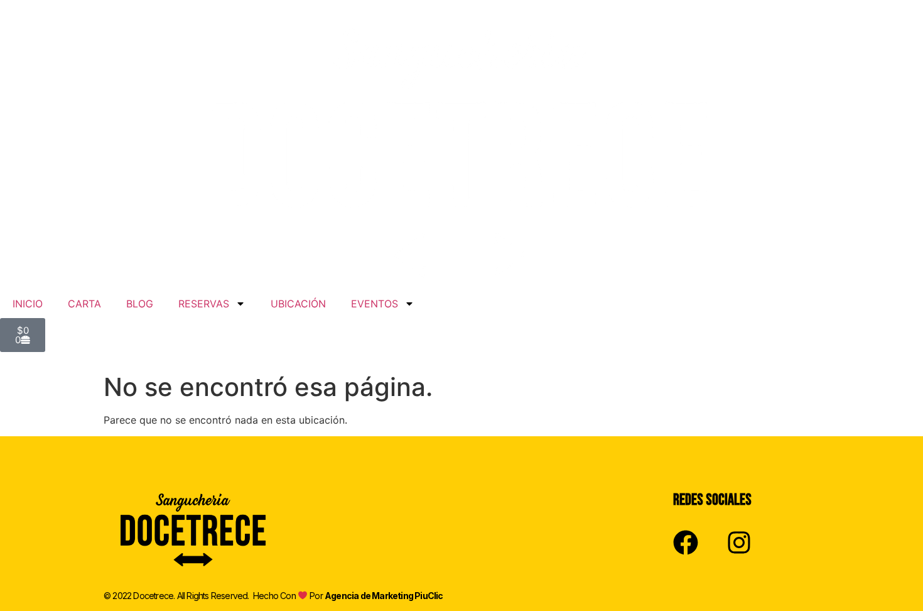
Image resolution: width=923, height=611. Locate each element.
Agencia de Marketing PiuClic (384, 595)
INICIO (28, 303)
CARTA (84, 303)
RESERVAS (203, 303)
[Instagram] (739, 542)
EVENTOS (374, 303)
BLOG (139, 303)
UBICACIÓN (298, 303)
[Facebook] (686, 542)
